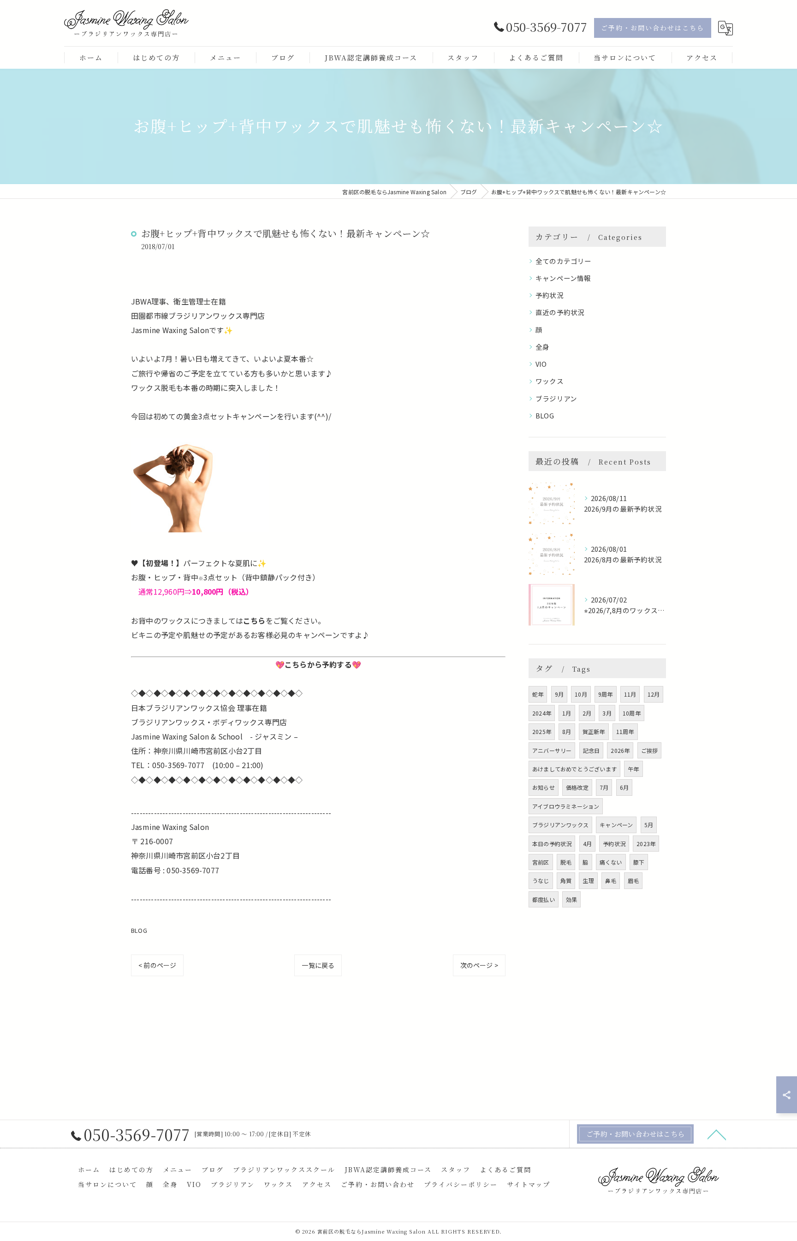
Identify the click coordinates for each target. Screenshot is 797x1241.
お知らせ (543, 787)
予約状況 (549, 295)
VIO (541, 364)
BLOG (139, 930)
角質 (565, 880)
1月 (566, 713)
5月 (648, 825)
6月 (624, 787)
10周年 (632, 713)
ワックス (549, 381)
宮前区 (540, 862)
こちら (254, 620)
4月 (587, 843)
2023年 (645, 843)
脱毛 (565, 862)
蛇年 (537, 694)
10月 (581, 694)
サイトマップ (528, 1184)
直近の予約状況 (559, 312)
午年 (633, 769)
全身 (542, 347)
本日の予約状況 (551, 843)
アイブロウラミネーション (565, 806)
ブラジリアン (556, 398)
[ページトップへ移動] (717, 1134)
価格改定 (577, 787)
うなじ (540, 880)
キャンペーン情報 (563, 278)
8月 (566, 731)
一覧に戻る (318, 965)
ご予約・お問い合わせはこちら (652, 27)
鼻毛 (610, 880)
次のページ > (479, 965)
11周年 (625, 731)
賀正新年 (594, 731)
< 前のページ (157, 965)
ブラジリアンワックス (560, 825)
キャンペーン (616, 825)
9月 (559, 694)
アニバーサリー (551, 750)
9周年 (605, 694)
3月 (606, 713)
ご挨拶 (649, 750)
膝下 (638, 862)
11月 (630, 694)
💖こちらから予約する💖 (318, 664)
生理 (588, 880)
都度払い (543, 899)
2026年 (620, 750)
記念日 (591, 750)
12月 (654, 694)
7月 (604, 787)
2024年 (541, 713)
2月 (587, 713)
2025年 (541, 731)
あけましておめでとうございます (574, 769)
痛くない (611, 862)
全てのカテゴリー (563, 261)
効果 (571, 899)
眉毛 (633, 880)
